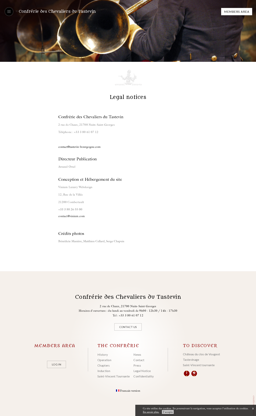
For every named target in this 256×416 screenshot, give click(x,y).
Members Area (236, 11)
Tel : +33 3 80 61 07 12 (128, 315)
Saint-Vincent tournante (199, 365)
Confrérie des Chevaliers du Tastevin (57, 11)
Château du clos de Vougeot (201, 354)
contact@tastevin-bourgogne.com (79, 147)
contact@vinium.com (71, 216)
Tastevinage (191, 359)
